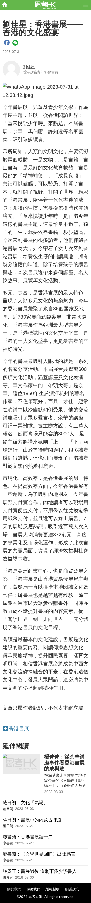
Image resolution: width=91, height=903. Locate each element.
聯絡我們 (33, 889)
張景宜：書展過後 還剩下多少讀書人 (40, 871)
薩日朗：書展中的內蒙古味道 (32, 819)
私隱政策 (72, 889)
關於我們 (14, 889)
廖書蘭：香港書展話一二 (28, 836)
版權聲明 (53, 889)
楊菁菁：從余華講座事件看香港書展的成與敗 (64, 762)
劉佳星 (29, 67)
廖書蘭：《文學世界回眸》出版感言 (39, 854)
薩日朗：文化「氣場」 (25, 802)
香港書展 (19, 728)
